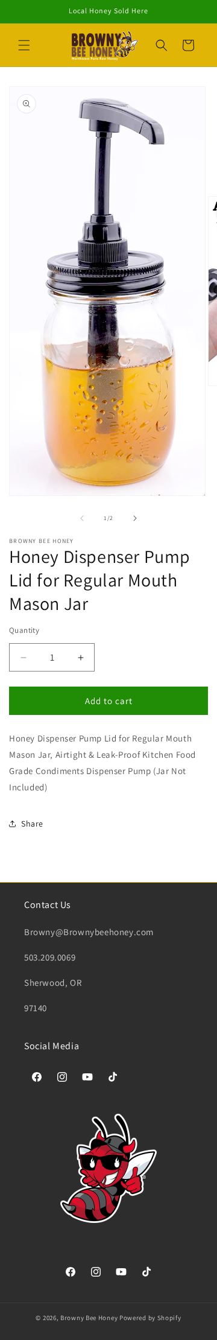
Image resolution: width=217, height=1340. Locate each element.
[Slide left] (82, 518)
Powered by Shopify (150, 1317)
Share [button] (32, 823)
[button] (24, 45)
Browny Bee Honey (89, 1317)
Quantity (24, 630)
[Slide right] (135, 518)
